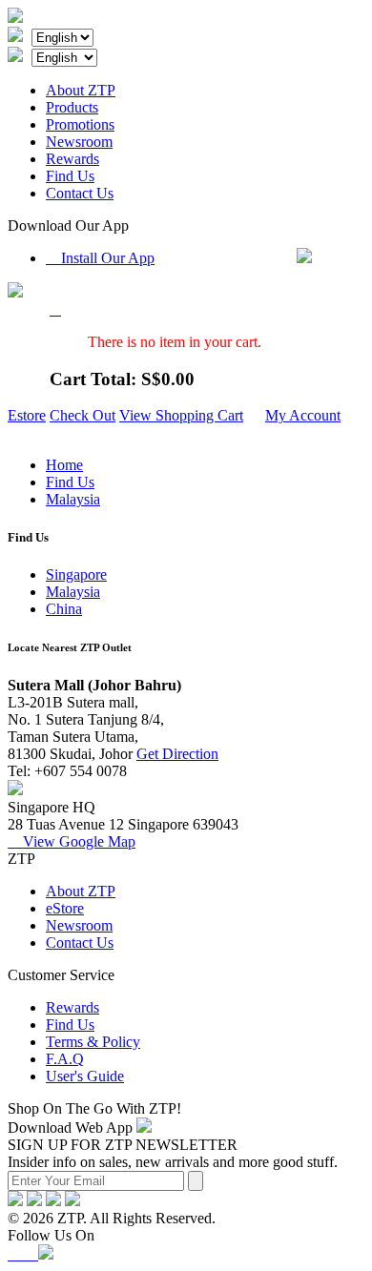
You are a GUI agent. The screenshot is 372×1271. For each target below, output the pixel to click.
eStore (65, 908)
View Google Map (71, 841)
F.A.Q (65, 1059)
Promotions (80, 124)
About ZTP (80, 90)
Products (72, 107)
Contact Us (80, 193)
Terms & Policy (93, 1042)
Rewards (72, 159)
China (64, 609)
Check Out (82, 415)
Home (64, 465)
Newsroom (79, 141)
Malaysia (73, 499)
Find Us (70, 176)
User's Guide (85, 1076)
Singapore (76, 574)
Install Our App (100, 258)
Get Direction (177, 754)
